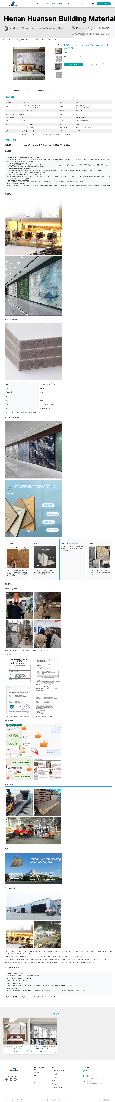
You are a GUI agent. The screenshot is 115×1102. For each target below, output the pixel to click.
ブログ (36, 1079)
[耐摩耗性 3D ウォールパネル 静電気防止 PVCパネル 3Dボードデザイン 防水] (29, 63)
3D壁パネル (16, 40)
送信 (82, 3)
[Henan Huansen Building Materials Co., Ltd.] (13, 3)
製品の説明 (41, 90)
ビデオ (67, 3)
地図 (21, 1100)
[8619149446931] (10, 1080)
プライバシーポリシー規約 (12, 1100)
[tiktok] (6, 1080)
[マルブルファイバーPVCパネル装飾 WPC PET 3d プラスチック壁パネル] (43, 1031)
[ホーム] (14, 1071)
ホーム (39, 3)
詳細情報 (17, 90)
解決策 (60, 3)
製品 (53, 3)
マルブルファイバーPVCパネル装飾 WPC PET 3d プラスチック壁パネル (44, 1047)
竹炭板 (15, 997)
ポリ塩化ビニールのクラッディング (32, 997)
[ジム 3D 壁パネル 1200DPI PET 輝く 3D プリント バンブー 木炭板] (16, 1031)
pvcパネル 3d (51, 997)
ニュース (75, 3)
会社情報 (46, 3)
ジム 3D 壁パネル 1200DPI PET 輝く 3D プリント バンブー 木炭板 (16, 1047)
